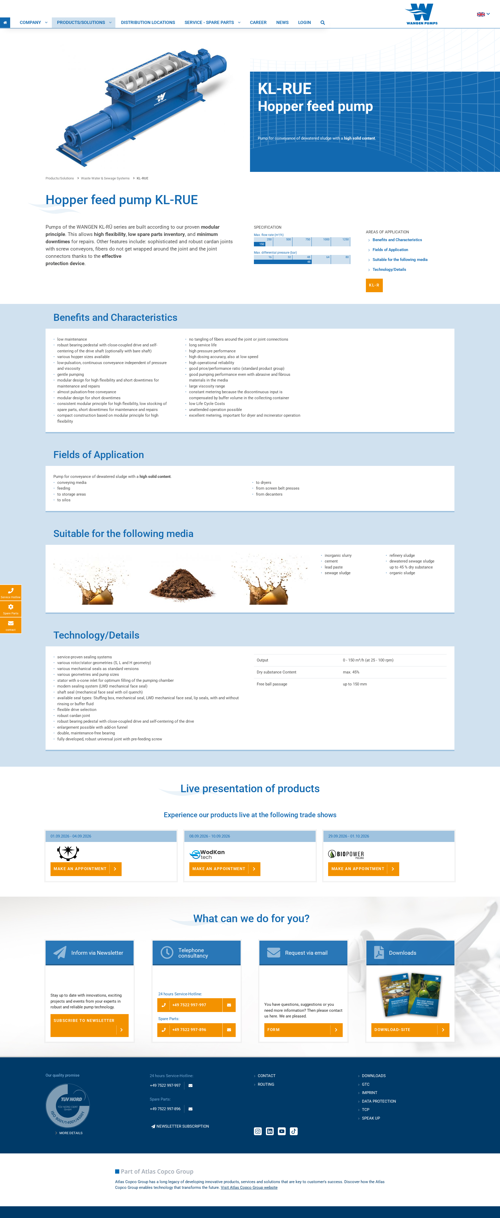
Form (273, 1029)
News (282, 22)
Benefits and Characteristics (397, 240)
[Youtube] (282, 1130)
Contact (267, 1075)
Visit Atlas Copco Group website (249, 1187)
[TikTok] (294, 1130)
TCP (365, 1109)
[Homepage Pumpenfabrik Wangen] (421, 14)
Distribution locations (148, 22)
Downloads (374, 1075)
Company (30, 22)
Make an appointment (80, 868)
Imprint (369, 1092)
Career (258, 22)
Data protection (379, 1101)
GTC (366, 1084)
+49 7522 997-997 (189, 1005)
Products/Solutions (81, 22)
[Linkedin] (270, 1130)
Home (5, 22)
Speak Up (371, 1118)
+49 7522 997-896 (189, 1029)
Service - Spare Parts (209, 22)
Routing (266, 1084)
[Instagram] (258, 1130)
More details (71, 1133)
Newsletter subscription (183, 1126)
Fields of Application (390, 249)
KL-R (374, 285)
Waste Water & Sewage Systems (105, 178)
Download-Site (392, 1029)
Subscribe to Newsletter (84, 1020)
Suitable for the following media (400, 259)
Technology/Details (389, 269)
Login (304, 22)
